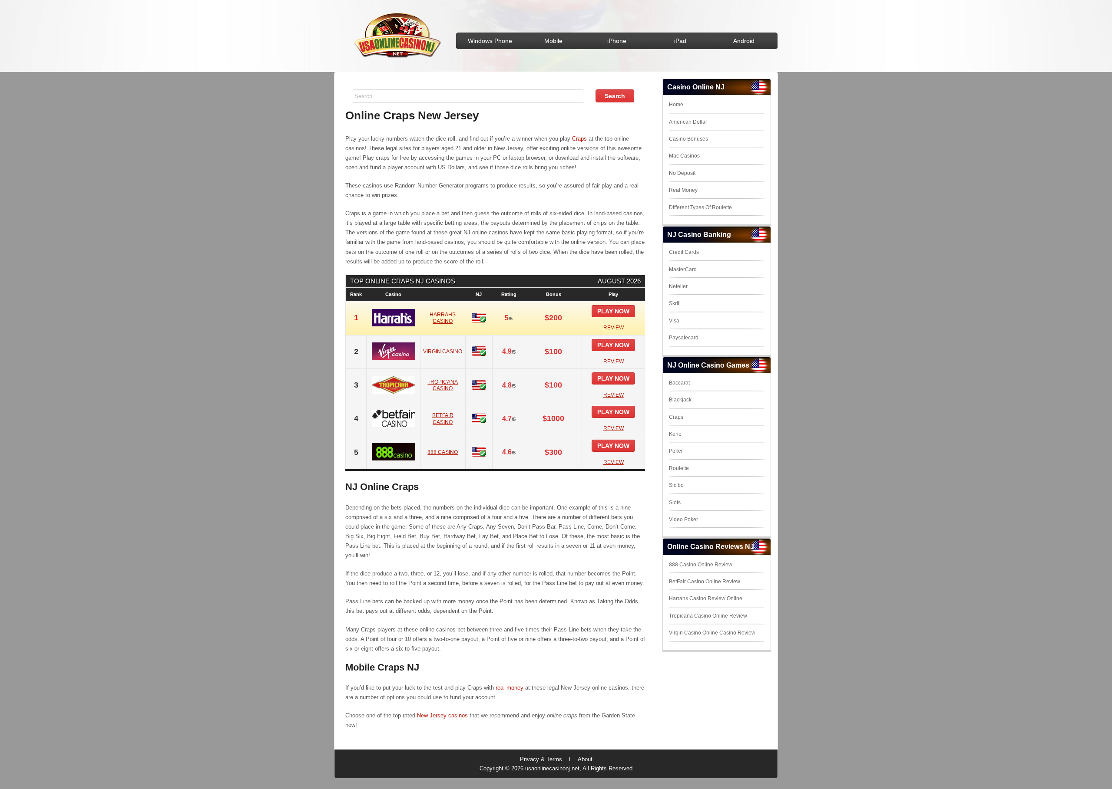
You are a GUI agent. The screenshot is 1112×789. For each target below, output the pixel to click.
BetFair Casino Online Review (704, 582)
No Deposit (682, 173)
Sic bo (676, 485)
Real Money (683, 190)
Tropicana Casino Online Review (708, 616)
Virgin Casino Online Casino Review (712, 633)
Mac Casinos (684, 156)
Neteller (678, 286)
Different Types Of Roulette (700, 207)
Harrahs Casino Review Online (705, 598)
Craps (579, 138)
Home (676, 105)
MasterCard (683, 269)
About (585, 759)
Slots (675, 503)
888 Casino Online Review (700, 565)
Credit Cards (684, 252)
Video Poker (683, 519)
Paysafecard (683, 338)
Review (613, 328)
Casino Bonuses (688, 139)
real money (509, 687)
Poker (676, 451)
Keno (675, 434)
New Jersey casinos (442, 715)
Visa (674, 321)
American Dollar (688, 122)
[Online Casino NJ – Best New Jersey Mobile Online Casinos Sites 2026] (395, 57)
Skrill (675, 303)
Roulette (679, 468)
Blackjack (680, 400)
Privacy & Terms (541, 759)
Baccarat (679, 383)
